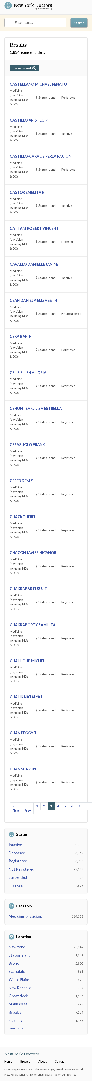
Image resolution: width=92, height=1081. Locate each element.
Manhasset (18, 1004)
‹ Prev (27, 808)
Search (79, 23)
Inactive (15, 845)
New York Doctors (33, 5)
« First (16, 808)
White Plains (19, 979)
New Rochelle (20, 988)
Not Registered (21, 869)
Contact (60, 1061)
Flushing (15, 1020)
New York (17, 947)
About (42, 1061)
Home (8, 1061)
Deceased (17, 853)
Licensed (16, 885)
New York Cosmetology (40, 1069)
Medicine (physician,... (26, 916)
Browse (25, 1061)
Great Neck (18, 996)
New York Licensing (16, 1074)
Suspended (18, 877)
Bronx (14, 963)
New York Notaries (65, 1074)
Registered (18, 861)
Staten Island (20, 955)
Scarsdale (17, 971)
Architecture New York (70, 1069)
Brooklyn (16, 1012)
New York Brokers (41, 1074)
